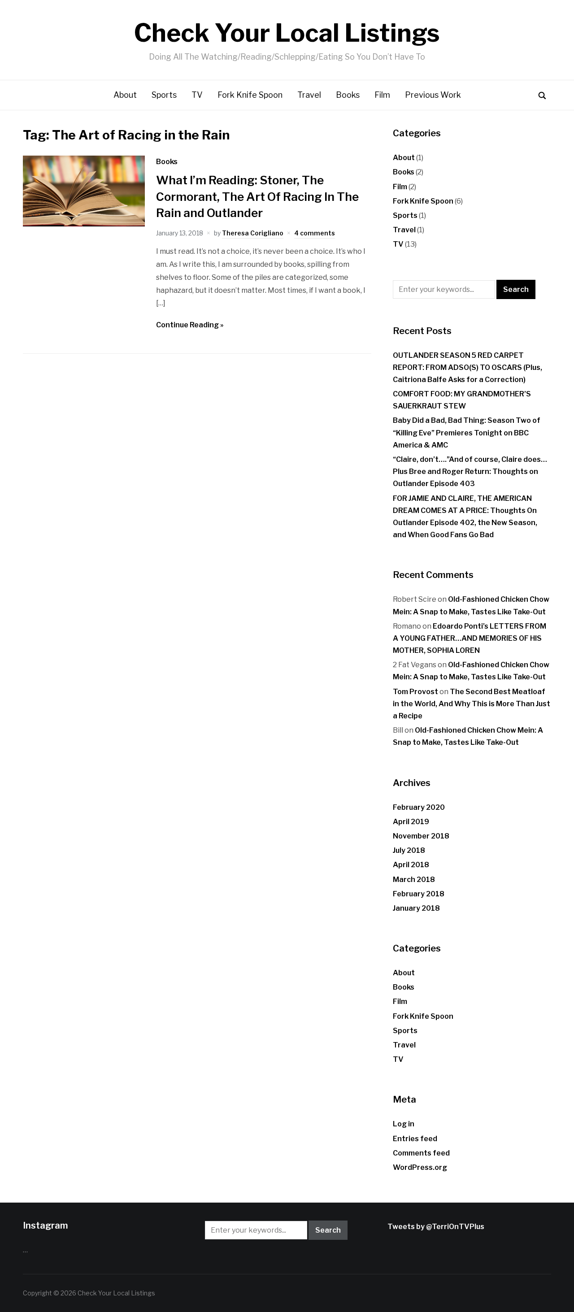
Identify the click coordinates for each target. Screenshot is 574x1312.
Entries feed (415, 1138)
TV (197, 95)
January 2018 (416, 908)
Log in (403, 1124)
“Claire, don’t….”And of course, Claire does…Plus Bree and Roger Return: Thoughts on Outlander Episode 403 (470, 471)
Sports (164, 95)
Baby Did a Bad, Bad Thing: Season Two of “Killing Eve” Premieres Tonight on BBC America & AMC (466, 432)
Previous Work (433, 95)
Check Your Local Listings (287, 33)
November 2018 (421, 836)
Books (348, 95)
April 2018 (411, 864)
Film (382, 95)
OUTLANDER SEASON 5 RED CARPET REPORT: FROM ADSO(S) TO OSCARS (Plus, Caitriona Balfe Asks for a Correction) (467, 367)
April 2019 (411, 821)
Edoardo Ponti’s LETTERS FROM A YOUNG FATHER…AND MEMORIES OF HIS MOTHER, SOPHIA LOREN (469, 638)
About (125, 95)
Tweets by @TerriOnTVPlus (435, 1226)
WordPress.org (420, 1167)
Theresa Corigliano (252, 233)
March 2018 (414, 879)
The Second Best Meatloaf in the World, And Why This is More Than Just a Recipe (471, 703)
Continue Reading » (190, 325)
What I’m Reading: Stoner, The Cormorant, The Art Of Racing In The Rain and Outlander (257, 196)
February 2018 (418, 894)
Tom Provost (415, 691)
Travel (309, 95)
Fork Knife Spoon (250, 95)
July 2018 (409, 850)
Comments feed (421, 1153)
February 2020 (419, 807)
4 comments (314, 233)
